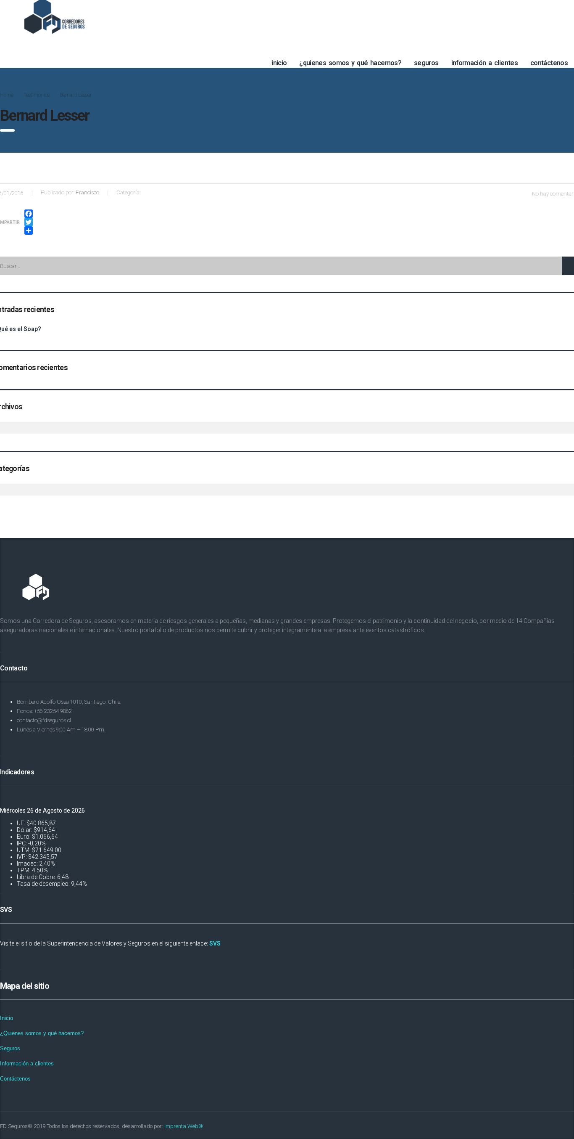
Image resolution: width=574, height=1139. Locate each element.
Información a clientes (484, 63)
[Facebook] (28, 213)
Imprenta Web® (183, 1126)
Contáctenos (549, 63)
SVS (215, 943)
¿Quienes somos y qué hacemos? (350, 63)
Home (6, 95)
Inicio (279, 63)
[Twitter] (28, 222)
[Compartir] (28, 230)
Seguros (426, 63)
